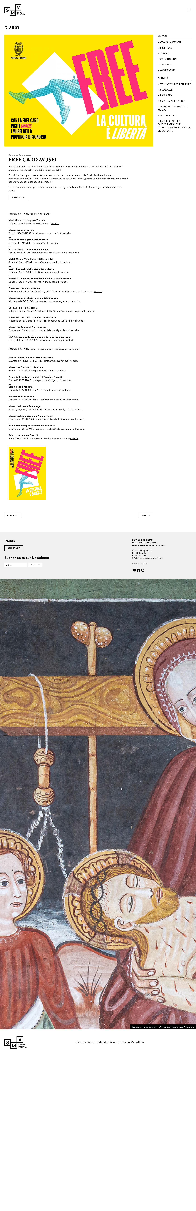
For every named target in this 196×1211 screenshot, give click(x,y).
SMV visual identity (172, 101)
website (55, 223)
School (165, 53)
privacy (135, 563)
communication (170, 42)
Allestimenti (168, 115)
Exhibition (167, 95)
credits (144, 563)
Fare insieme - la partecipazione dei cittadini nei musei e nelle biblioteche (174, 126)
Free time (166, 48)
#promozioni (25, 155)
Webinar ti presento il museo (173, 108)
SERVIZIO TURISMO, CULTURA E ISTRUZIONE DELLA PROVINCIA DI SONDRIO (148, 543)
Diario (11, 28)
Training (165, 64)
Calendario (13, 548)
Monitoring (168, 70)
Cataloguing (168, 59)
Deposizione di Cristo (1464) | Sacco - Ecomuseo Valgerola (163, 1027)
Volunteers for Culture (175, 84)
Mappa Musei (18, 197)
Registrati (35, 565)
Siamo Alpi (166, 89)
